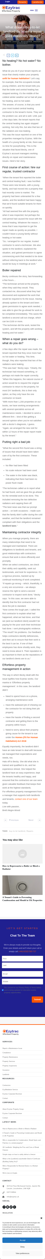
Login (7, 1)
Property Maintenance (10, 1057)
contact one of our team (26, 799)
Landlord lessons (11, 41)
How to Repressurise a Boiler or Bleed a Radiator (22, 858)
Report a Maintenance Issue (12, 1048)
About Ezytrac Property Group (13, 1109)
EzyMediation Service (10, 1089)
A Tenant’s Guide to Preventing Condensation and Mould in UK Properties (22, 889)
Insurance (6, 1070)
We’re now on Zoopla (10, 1173)
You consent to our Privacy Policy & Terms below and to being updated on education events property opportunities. (22, 990)
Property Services (9, 1061)
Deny (22, 1247)
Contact (5, 1098)
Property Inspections (10, 1066)
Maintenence (26, 41)
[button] (41, 1218)
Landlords (6, 1074)
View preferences (22, 1253)
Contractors (7, 1085)
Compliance (7, 1053)
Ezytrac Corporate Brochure (12, 1094)
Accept (22, 1240)
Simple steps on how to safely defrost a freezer (19, 1154)
